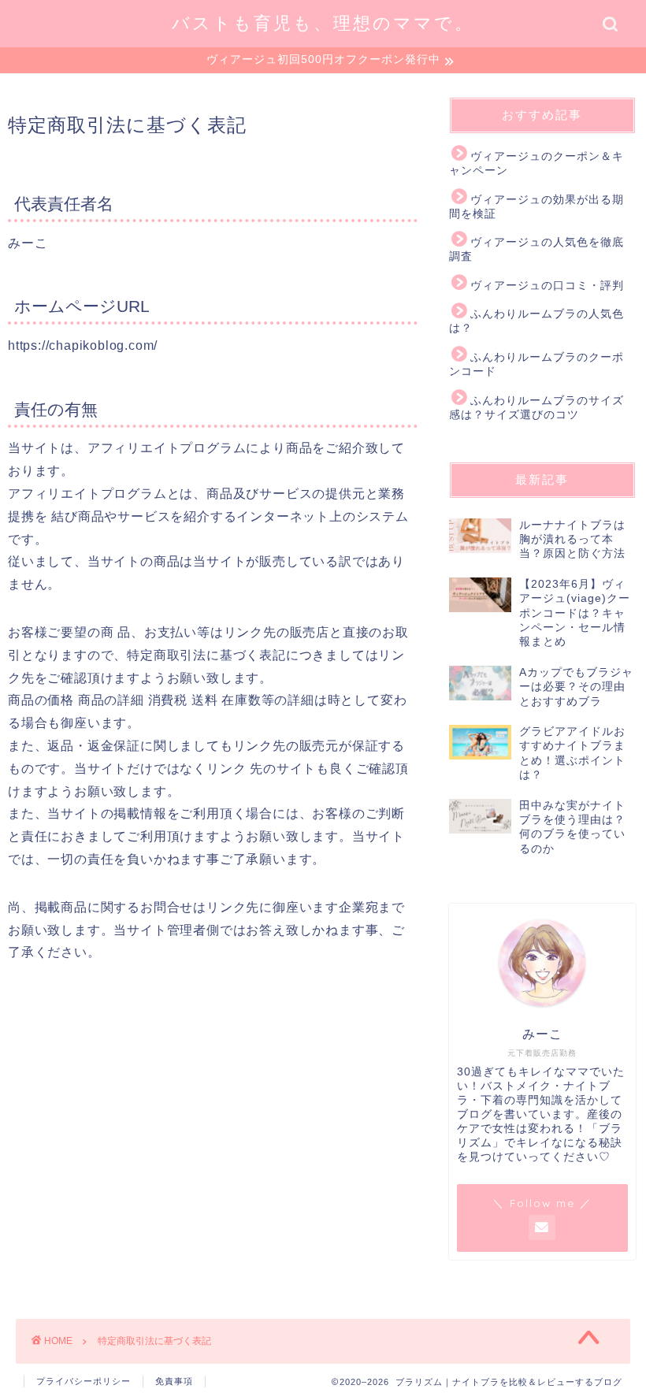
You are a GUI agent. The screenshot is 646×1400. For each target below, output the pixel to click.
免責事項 (174, 1381)
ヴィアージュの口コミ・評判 (547, 286)
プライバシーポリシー (83, 1381)
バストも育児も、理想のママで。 (323, 22)
